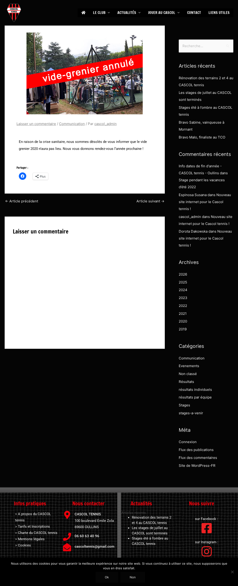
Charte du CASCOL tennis (37, 533)
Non (133, 577)
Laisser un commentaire (36, 124)
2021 (183, 313)
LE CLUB (99, 12)
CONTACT (194, 12)
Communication (72, 124)
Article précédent (21, 201)
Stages (184, 405)
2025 (183, 282)
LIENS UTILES (219, 12)
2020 (183, 321)
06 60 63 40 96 (87, 536)
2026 (183, 274)
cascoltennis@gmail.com (94, 546)
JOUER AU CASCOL (161, 12)
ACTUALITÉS (126, 12)
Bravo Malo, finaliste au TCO (202, 137)
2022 (183, 305)
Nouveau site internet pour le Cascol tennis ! (205, 202)
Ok (107, 577)
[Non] (232, 572)
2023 (183, 298)
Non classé (188, 374)
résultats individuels (195, 389)
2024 (183, 290)
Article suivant (150, 201)
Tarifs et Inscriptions (34, 526)
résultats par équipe (195, 397)
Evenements (189, 366)
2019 (183, 329)
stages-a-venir (191, 413)
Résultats (186, 381)
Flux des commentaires (198, 457)
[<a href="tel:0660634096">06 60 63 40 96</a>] (67, 537)
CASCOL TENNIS (88, 514)
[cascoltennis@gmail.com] (67, 547)
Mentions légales (31, 539)
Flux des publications (196, 450)
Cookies (24, 545)
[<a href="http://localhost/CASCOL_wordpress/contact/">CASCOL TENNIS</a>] (67, 515)
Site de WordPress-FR (197, 465)
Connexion (188, 442)
